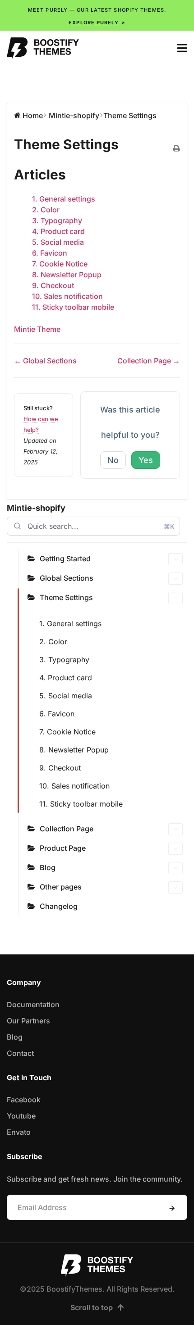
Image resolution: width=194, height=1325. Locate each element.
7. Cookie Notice (67, 731)
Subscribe (171, 1208)
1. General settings (70, 623)
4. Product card (65, 677)
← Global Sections (45, 360)
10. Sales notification (74, 785)
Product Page (63, 848)
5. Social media (65, 695)
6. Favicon (56, 713)
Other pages (61, 886)
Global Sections (66, 577)
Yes (146, 460)
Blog (47, 867)
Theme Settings (66, 597)
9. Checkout (60, 767)
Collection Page (66, 828)
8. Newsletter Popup (74, 749)
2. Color (53, 641)
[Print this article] (176, 148)
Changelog (59, 906)
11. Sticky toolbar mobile (81, 803)
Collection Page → (148, 360)
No (113, 460)
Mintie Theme (37, 329)
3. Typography (64, 659)
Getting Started (65, 558)
